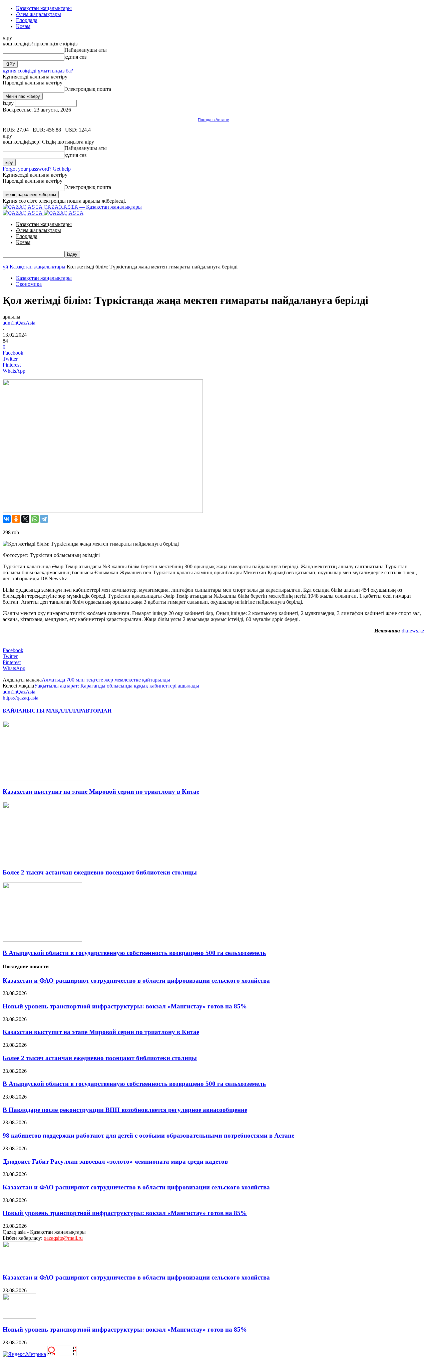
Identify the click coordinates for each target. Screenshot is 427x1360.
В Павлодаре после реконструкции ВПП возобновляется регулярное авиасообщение (125, 1109)
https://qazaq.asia (20, 698)
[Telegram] (44, 519)
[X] (25, 519)
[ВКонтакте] (7, 519)
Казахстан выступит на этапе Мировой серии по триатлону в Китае (101, 791)
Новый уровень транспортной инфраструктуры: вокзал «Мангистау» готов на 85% (125, 1006)
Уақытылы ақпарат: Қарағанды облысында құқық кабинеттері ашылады (116, 686)
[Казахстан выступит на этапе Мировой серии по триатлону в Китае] (42, 778)
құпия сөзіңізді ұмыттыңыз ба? (38, 70)
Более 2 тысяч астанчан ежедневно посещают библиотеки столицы (100, 872)
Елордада (26, 20)
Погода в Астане (213, 120)
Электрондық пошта (87, 89)
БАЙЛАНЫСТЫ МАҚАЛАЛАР (42, 711)
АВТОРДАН (96, 711)
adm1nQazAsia (19, 323)
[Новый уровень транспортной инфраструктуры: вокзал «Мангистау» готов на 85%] (19, 1317)
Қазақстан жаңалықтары (44, 8)
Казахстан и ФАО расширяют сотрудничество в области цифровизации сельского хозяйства (136, 980)
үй (5, 266)
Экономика (29, 284)
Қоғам (23, 26)
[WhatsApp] (35, 519)
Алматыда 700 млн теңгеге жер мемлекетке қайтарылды (106, 680)
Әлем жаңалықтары (38, 14)
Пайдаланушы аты (85, 50)
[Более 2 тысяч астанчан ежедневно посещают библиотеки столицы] (42, 859)
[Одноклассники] (16, 519)
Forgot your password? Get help (37, 169)
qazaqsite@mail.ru (63, 1238)
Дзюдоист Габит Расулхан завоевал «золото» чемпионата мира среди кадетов (115, 1161)
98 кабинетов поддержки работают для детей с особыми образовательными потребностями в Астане (148, 1135)
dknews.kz (413, 630)
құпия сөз (75, 57)
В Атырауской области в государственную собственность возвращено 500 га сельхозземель (134, 952)
